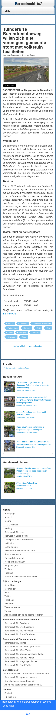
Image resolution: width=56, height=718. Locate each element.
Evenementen (11, 546)
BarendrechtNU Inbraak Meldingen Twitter (24, 653)
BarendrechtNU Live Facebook (19, 626)
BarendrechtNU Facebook (16, 623)
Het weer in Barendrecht (15, 535)
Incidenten (9, 543)
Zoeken (8, 569)
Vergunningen (11, 565)
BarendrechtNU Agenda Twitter (19, 657)
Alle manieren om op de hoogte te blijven (23, 614)
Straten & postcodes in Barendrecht (21, 576)
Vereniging (22, 332)
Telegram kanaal (12, 607)
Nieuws (7, 520)
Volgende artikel (35, 346)
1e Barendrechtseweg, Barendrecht (16, 368)
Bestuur (10, 323)
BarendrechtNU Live (14, 531)
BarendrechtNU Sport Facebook (19, 634)
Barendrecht (9, 313)
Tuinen (10, 332)
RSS (6, 592)
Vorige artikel (19, 346)
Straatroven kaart (12, 554)
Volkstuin (36, 332)
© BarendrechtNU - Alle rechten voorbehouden (26, 673)
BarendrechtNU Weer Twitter (18, 650)
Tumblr (7, 610)
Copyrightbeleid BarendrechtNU (19, 680)
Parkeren (27, 328)
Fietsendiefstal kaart (14, 557)
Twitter (7, 596)
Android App (10, 584)
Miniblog (8, 528)
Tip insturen (10, 696)
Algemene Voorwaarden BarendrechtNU (23, 684)
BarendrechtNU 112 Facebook (18, 630)
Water (24, 337)
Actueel (7, 517)
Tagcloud (8, 572)
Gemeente (23, 323)
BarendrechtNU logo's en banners (20, 677)
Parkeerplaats (13, 328)
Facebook (9, 599)
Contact (8, 693)
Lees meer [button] (8, 705)
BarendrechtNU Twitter (15, 642)
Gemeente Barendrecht (42, 323)
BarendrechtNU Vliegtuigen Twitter (20, 661)
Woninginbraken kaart (14, 561)
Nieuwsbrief (10, 588)
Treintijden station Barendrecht (18, 539)
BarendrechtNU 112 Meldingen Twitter (22, 646)
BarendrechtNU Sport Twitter (18, 665)
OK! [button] (28, 714)
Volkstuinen (12, 337)
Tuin (48, 328)
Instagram (9, 603)
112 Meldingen (11, 524)
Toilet (39, 328)
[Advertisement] (31, 19)
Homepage (9, 513)
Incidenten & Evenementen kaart (19, 550)
